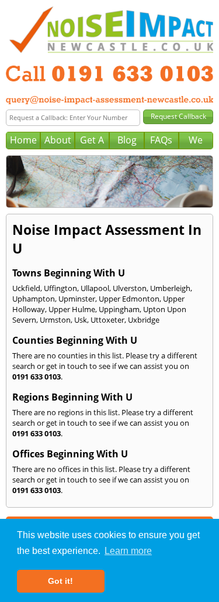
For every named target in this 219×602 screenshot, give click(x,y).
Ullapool (95, 288)
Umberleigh (170, 288)
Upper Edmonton (129, 298)
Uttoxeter (107, 319)
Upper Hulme (71, 309)
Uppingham (119, 309)
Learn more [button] (128, 551)
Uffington (60, 288)
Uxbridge (143, 319)
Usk (80, 319)
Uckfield (26, 288)
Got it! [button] (60, 581)
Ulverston (130, 288)
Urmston (55, 319)
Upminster (76, 298)
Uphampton (33, 298)
